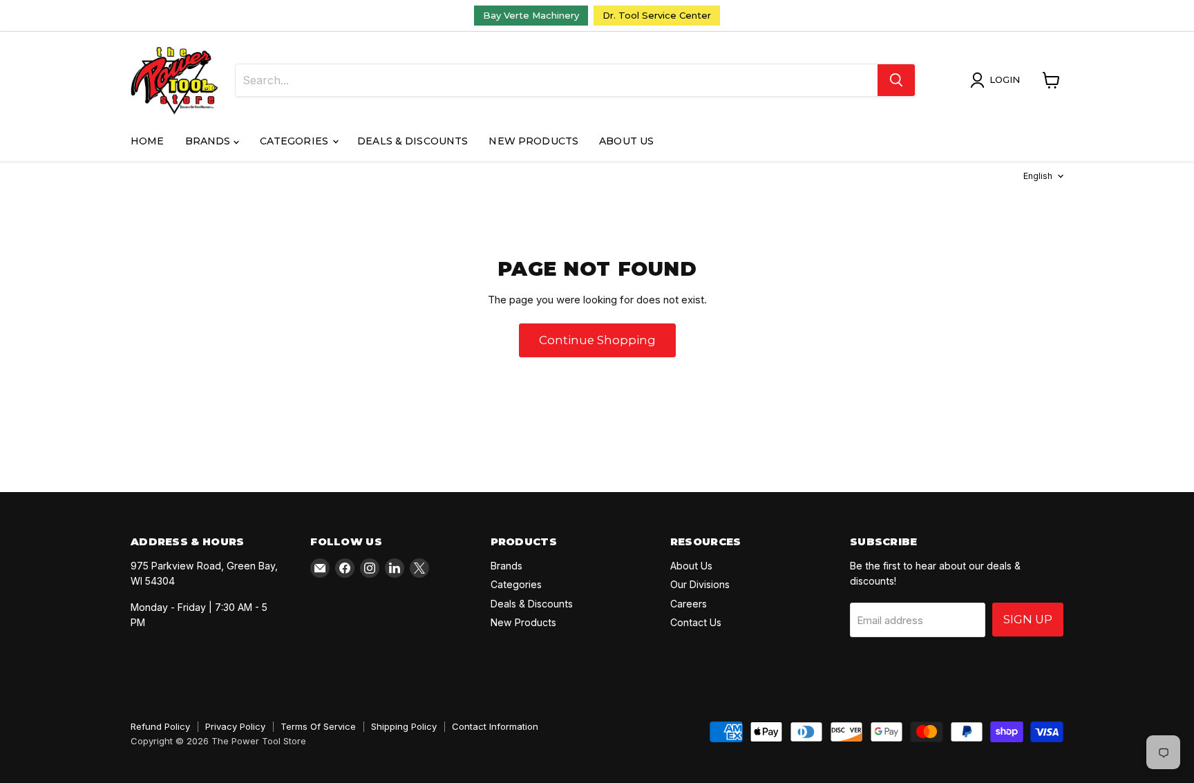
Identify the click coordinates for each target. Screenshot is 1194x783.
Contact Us (695, 622)
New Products (533, 141)
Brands (209, 141)
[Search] (896, 80)
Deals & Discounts (412, 141)
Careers (688, 604)
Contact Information (495, 726)
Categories (296, 141)
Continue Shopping (597, 340)
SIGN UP (1027, 619)
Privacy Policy (235, 726)
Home (147, 141)
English (1037, 176)
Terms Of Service (318, 726)
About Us (626, 141)
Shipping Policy (404, 726)
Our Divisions (700, 584)
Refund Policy (160, 726)
